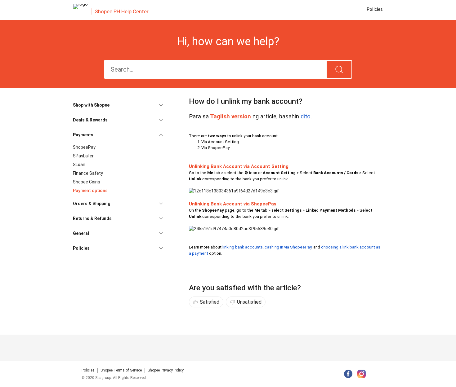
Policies (88, 370)
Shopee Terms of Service (121, 370)
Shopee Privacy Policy (166, 370)
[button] (118, 105)
